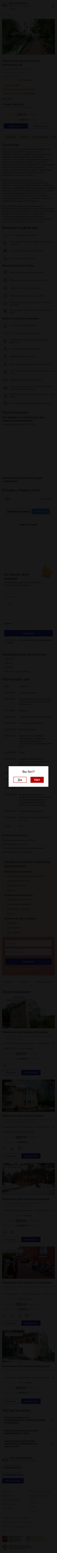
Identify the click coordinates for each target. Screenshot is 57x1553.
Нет (37, 780)
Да (20, 780)
